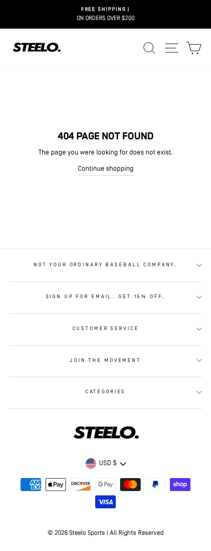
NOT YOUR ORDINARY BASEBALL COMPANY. (105, 265)
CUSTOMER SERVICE (105, 328)
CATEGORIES (105, 391)
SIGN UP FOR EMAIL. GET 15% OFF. (106, 296)
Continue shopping (106, 169)
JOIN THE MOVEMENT (105, 360)
